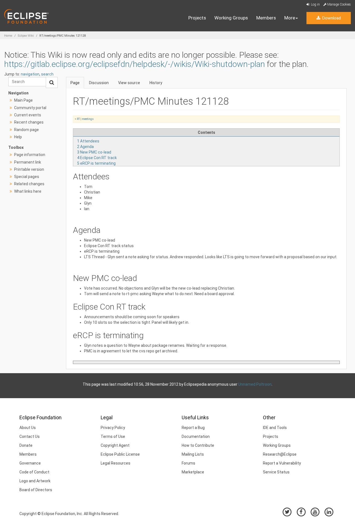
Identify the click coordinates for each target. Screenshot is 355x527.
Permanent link (27, 162)
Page (75, 83)
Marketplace (193, 472)
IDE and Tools (275, 427)
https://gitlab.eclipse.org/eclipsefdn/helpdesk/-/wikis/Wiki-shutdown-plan (134, 64)
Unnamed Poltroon (255, 384)
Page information (29, 154)
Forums (188, 463)
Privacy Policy (113, 427)
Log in (315, 4)
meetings (88, 119)
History (155, 83)
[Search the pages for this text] (52, 82)
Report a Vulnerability (282, 463)
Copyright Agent (115, 445)
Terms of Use (113, 436)
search (47, 74)
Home (8, 35)
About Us (27, 427)
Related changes (29, 184)
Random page (26, 129)
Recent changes (29, 122)
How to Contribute (198, 445)
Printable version (29, 169)
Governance (30, 463)
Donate (25, 445)
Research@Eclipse (279, 454)
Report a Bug (193, 427)
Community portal (30, 108)
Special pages (26, 176)
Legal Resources (115, 463)
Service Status (276, 472)
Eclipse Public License (120, 454)
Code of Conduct (34, 472)
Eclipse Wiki (26, 35)
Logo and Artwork (34, 481)
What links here (27, 191)
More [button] (289, 18)
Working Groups (231, 18)
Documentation (196, 436)
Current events (27, 115)
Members (266, 18)
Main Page (23, 100)
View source (129, 83)
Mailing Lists (193, 454)
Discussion (99, 83)
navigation (30, 74)
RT (78, 119)
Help (18, 137)
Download (331, 18)
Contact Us (29, 436)
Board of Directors (35, 490)
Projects (197, 18)
